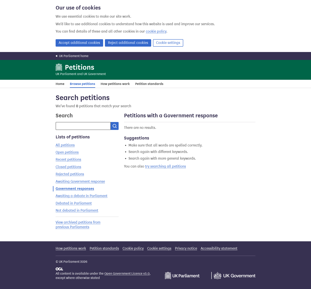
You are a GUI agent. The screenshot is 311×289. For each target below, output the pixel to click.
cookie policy (156, 31)
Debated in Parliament (74, 203)
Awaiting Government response (80, 181)
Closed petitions (68, 167)
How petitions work (115, 84)
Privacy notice (186, 248)
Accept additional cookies (79, 43)
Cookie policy (133, 248)
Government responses (75, 188)
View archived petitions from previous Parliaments (78, 224)
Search (64, 115)
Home (60, 84)
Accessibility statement (219, 248)
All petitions (65, 145)
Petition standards (149, 84)
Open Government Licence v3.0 (127, 274)
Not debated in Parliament (77, 210)
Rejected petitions (70, 174)
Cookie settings (168, 43)
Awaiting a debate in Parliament (81, 196)
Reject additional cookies (128, 43)
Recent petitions (68, 159)
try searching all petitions (165, 166)
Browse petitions (82, 84)
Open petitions (67, 152)
